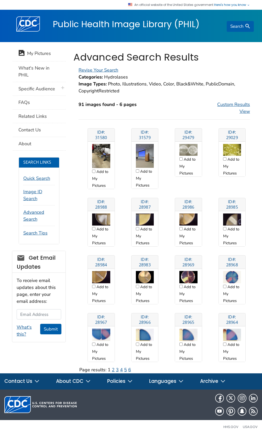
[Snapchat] (242, 411)
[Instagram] (242, 398)
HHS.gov (230, 426)
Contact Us (29, 130)
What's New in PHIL (33, 71)
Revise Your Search (98, 70)
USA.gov (250, 426)
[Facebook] (219, 398)
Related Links (32, 116)
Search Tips (35, 233)
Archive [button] (210, 381)
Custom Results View (233, 107)
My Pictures (38, 53)
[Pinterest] (230, 411)
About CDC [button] (70, 381)
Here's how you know (230, 5)
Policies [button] (117, 381)
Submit (51, 329)
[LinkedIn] (253, 398)
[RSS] (253, 411)
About (24, 144)
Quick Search (36, 178)
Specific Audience (36, 89)
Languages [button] (163, 381)
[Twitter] (230, 398)
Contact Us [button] (19, 381)
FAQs (24, 102)
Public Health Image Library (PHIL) (126, 24)
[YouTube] (219, 411)
